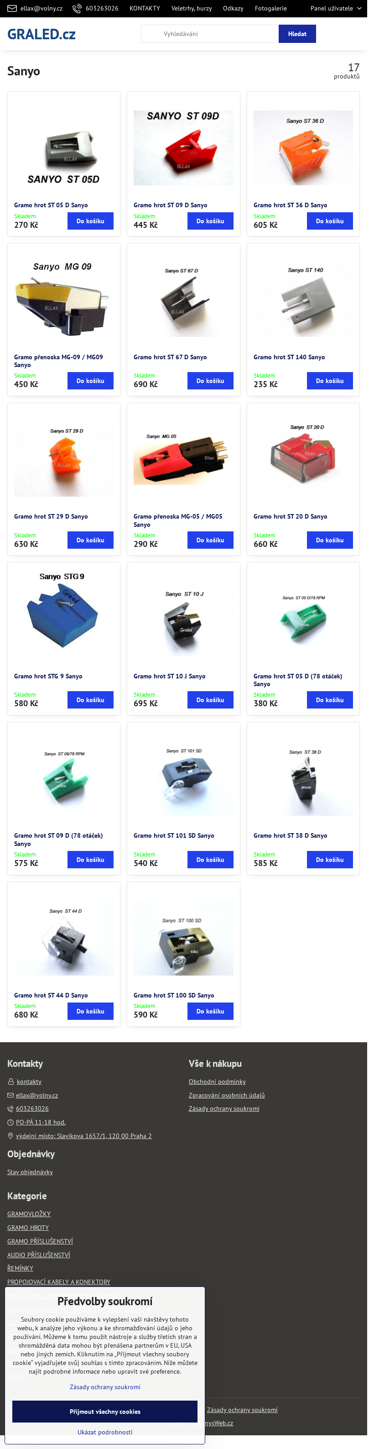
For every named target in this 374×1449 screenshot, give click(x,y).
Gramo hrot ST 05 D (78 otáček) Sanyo (298, 680)
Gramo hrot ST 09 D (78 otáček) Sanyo (58, 839)
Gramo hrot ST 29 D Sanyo (51, 516)
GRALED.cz (41, 33)
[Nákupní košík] (334, 34)
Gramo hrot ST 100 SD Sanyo (174, 995)
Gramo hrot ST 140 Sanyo (289, 357)
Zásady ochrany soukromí (242, 1410)
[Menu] (356, 34)
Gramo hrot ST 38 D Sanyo (290, 835)
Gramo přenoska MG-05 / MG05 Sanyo (178, 520)
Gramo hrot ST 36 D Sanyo (290, 205)
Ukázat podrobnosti (105, 1432)
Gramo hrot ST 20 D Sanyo (290, 516)
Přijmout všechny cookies (105, 1411)
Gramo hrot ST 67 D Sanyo (170, 357)
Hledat (297, 34)
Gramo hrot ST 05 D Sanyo (51, 205)
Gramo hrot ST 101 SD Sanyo (174, 835)
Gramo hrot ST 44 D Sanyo (51, 995)
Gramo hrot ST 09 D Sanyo (171, 205)
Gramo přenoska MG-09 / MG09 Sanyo (58, 361)
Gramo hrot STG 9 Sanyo (48, 676)
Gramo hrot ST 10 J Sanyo (170, 676)
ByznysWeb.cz (214, 1423)
